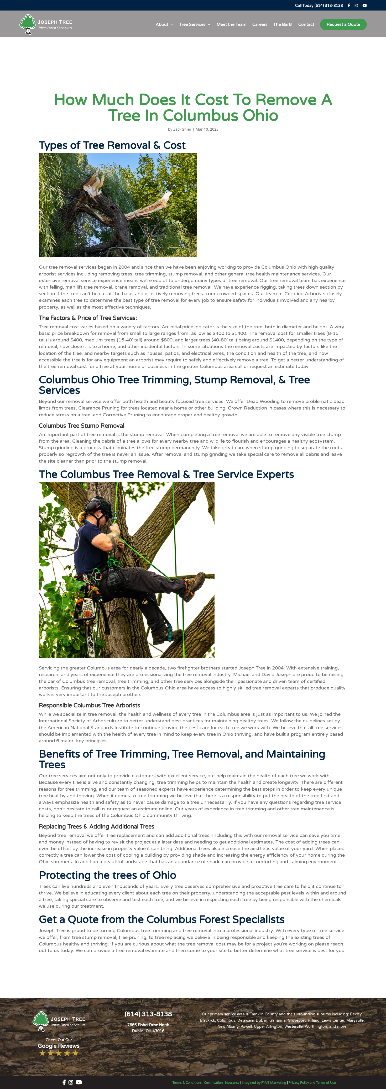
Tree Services (192, 24)
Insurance (232, 1083)
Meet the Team (232, 24)
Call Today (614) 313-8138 (319, 5)
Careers (260, 24)
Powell (246, 1026)
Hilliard (314, 1020)
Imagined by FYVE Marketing (264, 1083)
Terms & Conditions (187, 1083)
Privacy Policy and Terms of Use (312, 1083)
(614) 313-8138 (148, 1014)
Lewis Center (333, 1020)
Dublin (261, 1020)
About (162, 24)
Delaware (245, 1020)
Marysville (355, 1020)
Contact (306, 24)
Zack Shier (182, 129)
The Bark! (283, 24)
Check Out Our (59, 1044)
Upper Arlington (268, 1026)
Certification (213, 1083)
